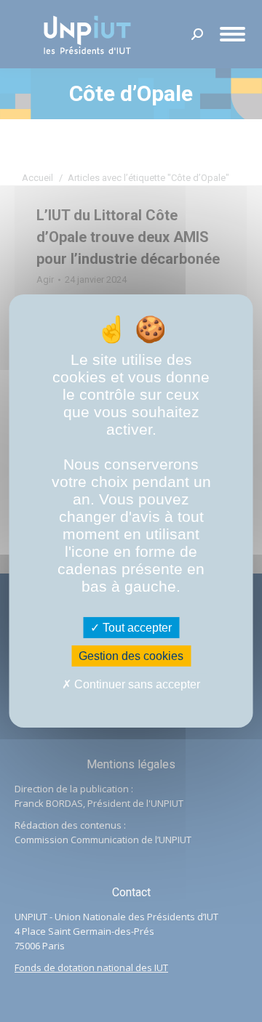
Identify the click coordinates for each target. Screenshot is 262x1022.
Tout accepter (136, 627)
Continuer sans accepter (135, 684)
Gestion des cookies (131, 656)
